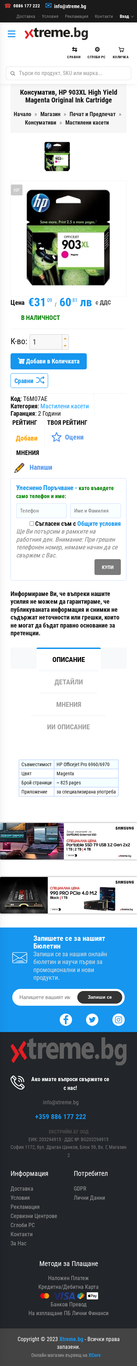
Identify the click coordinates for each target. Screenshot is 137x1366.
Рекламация (76, 16)
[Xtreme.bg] (56, 33)
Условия (50, 16)
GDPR (80, 1188)
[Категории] (13, 33)
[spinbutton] (43, 342)
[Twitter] (92, 1019)
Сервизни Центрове (34, 1216)
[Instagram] (118, 1019)
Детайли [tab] (68, 682)
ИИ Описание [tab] (68, 727)
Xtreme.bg (71, 1339)
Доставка (26, 16)
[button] (65, 338)
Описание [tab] (68, 659)
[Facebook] (66, 1019)
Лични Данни (89, 1197)
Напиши (41, 467)
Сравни (25, 380)
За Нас (18, 1243)
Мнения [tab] (68, 704)
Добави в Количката (52, 361)
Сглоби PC (23, 1225)
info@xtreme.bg (70, 6)
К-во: (19, 342)
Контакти (104, 16)
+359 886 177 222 (60, 1116)
